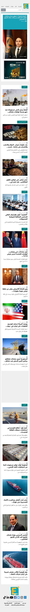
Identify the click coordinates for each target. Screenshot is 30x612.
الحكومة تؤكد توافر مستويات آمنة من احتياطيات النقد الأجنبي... (15, 466)
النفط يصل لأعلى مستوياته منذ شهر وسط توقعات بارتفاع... (16, 111)
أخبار (16, 6)
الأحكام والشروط (8, 603)
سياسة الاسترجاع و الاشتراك (18, 605)
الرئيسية (19, 6)
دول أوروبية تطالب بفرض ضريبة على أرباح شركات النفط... (15, 573)
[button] (14, 57)
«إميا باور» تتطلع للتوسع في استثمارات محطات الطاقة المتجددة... (17, 430)
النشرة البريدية (22, 122)
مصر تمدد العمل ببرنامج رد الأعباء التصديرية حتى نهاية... (15, 501)
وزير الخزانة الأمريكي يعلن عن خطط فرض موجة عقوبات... (15, 290)
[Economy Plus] (26, 6)
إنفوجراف (7, 6)
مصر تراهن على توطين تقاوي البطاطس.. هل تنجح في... (16, 181)
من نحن (24, 603)
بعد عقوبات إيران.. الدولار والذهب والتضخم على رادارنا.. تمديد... (15, 146)
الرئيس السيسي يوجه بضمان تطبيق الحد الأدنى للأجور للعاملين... (17, 537)
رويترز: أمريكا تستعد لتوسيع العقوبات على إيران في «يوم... (16, 325)
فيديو (2, 6)
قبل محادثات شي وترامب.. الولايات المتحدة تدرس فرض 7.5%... (17, 254)
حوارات (12, 6)
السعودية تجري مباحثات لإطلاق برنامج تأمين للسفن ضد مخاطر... (15, 360)
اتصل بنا (7, 605)
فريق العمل (17, 603)
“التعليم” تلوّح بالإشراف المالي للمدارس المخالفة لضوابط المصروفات (16, 217)
